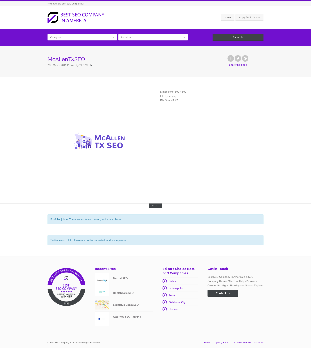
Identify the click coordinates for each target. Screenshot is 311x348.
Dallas (172, 281)
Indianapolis (175, 288)
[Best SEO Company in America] (76, 17)
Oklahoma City (177, 302)
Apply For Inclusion (249, 17)
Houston (173, 309)
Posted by (79, 65)
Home (227, 17)
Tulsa (172, 295)
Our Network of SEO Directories (248, 342)
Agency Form (221, 342)
